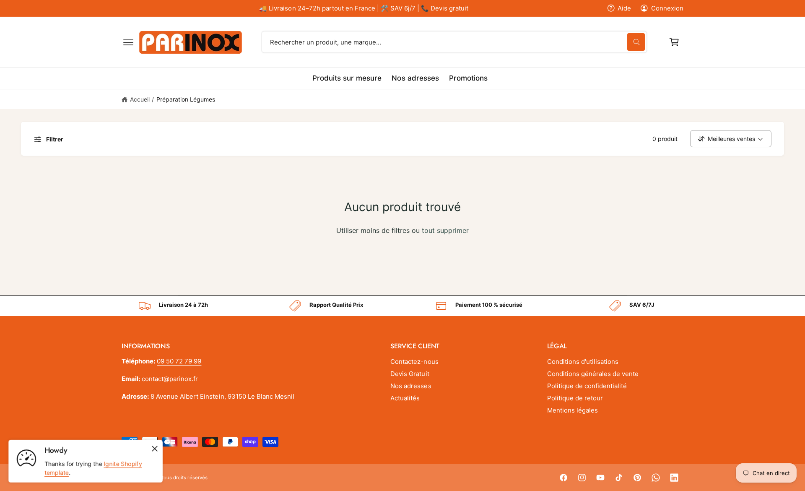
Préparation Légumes (185, 99)
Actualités (405, 398)
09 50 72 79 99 (179, 361)
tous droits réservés (184, 478)
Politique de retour (575, 398)
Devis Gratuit (409, 374)
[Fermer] (154, 448)
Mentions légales (572, 410)
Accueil (140, 99)
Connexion (667, 8)
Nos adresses (410, 386)
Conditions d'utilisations (582, 362)
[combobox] (454, 42)
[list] (402, 306)
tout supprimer (445, 230)
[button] (128, 42)
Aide (624, 8)
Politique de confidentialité (587, 386)
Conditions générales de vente (593, 374)
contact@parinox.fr (170, 379)
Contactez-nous (414, 362)
